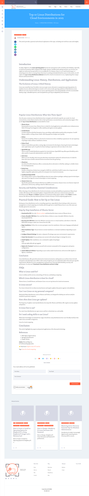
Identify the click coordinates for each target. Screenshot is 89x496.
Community (78, 6)
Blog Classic (50, 467)
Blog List (49, 470)
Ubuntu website (41, 213)
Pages (55, 6)
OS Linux (24, 34)
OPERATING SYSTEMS (18, 34)
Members (63, 467)
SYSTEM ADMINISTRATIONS (25, 425)
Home (50, 6)
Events (66, 6)
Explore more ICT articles (33, 346)
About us (35, 470)
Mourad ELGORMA (21, 37)
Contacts (35, 475)
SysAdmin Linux (16, 425)
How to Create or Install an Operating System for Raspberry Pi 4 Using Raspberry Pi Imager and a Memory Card (22, 432)
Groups (63, 470)
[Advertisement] (49, 52)
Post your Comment (75, 383)
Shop (71, 6)
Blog (60, 6)
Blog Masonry (50, 472)
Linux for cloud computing (29, 349)
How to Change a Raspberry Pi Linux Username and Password (46, 430)
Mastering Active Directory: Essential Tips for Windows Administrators (70, 427)
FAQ (34, 472)
